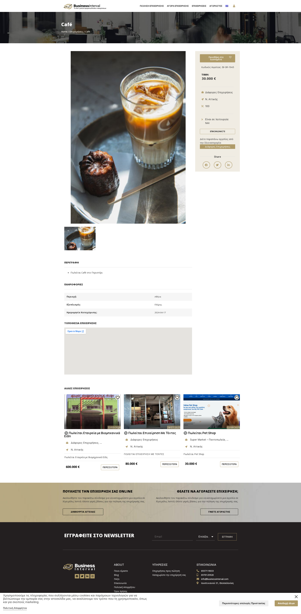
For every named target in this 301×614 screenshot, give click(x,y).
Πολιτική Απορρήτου (15, 608)
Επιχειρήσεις (76, 31)
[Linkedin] (87, 576)
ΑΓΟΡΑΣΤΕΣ (215, 5)
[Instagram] (92, 576)
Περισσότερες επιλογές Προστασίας (243, 603)
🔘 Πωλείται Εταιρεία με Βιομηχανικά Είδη (92, 434)
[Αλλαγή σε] (227, 6)
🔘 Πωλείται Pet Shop (199, 433)
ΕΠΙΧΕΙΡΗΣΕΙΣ (199, 5)
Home (64, 31)
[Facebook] (77, 576)
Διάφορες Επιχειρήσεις (217, 146)
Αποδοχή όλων (286, 603)
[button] (80, 238)
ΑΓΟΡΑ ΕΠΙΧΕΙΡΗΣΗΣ (178, 5)
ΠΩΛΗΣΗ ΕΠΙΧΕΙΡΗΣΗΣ (152, 5)
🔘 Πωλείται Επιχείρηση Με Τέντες (150, 433)
